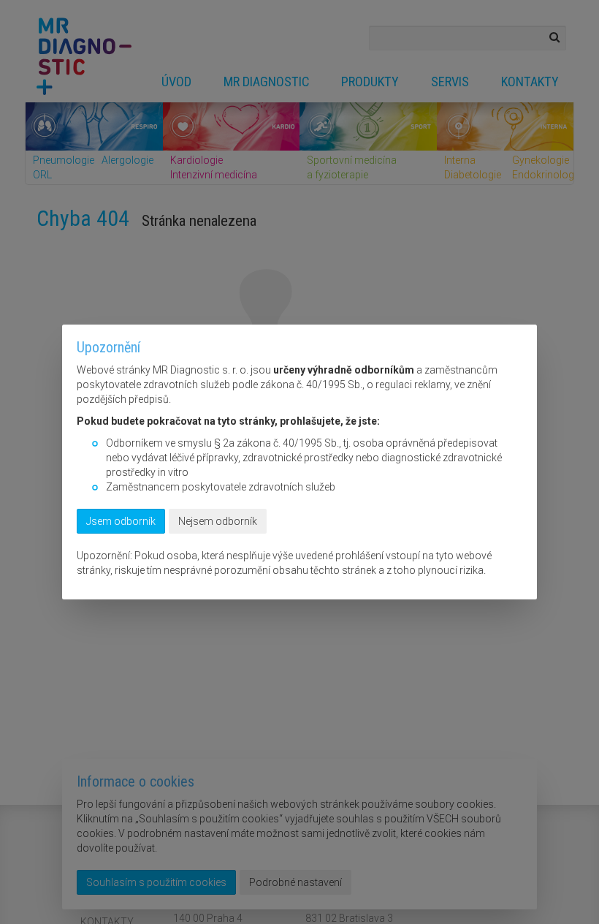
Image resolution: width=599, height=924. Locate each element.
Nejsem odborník (217, 521)
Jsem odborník (121, 521)
